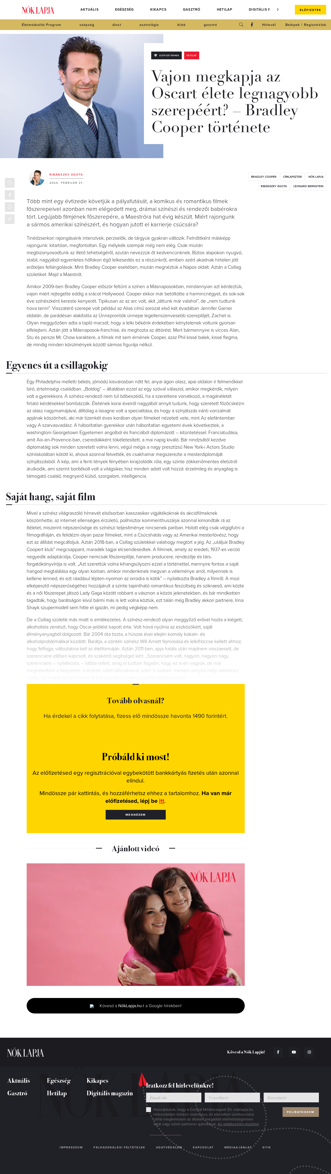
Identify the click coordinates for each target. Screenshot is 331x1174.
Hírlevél (269, 25)
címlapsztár (292, 176)
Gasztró (191, 10)
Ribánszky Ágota (66, 174)
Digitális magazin (267, 10)
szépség (86, 25)
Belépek (292, 25)
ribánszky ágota (274, 186)
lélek (181, 25)
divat (116, 25)
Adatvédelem (169, 1147)
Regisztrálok (315, 25)
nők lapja (315, 176)
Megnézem (136, 814)
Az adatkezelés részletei (238, 1124)
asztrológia (149, 25)
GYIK (266, 1147)
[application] (136, 924)
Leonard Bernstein (308, 186)
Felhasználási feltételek (119, 1147)
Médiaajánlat (238, 1147)
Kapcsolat (203, 1147)
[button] (278, 9)
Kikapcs (158, 10)
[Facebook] (252, 24)
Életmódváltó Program (41, 25)
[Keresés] (241, 24)
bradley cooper (263, 176)
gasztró (210, 25)
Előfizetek (310, 10)
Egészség (124, 10)
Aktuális (89, 10)
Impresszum (71, 1147)
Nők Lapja (38, 10)
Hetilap (224, 10)
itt (161, 801)
